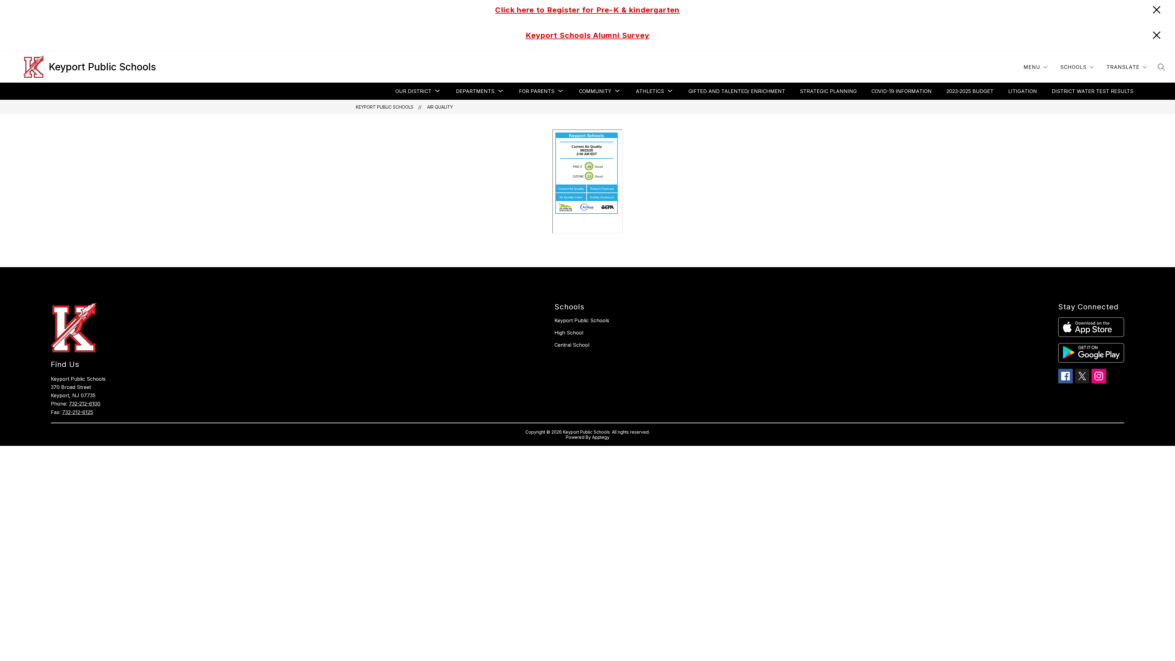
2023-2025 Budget (970, 91)
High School (568, 333)
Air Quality (440, 107)
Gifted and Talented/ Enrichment (736, 91)
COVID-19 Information (901, 91)
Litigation (1022, 91)
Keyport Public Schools (384, 107)
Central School (571, 345)
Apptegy (601, 437)
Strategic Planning (828, 91)
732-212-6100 (84, 404)
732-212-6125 (77, 412)
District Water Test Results (1092, 91)
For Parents (536, 91)
